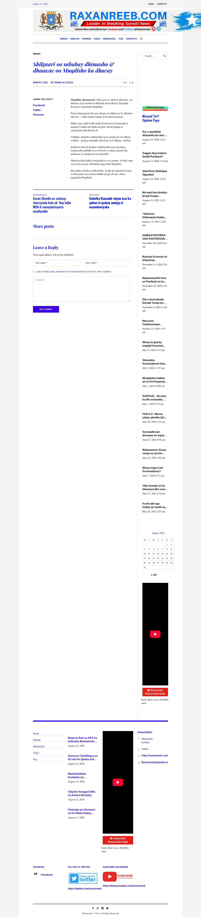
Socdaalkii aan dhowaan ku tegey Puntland (153, 434)
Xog (35, 759)
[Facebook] (93, 908)
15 (167, 554)
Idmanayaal (38, 746)
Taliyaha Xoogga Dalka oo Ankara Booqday (81, 793)
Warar (36, 54)
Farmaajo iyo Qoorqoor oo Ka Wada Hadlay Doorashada (81, 811)
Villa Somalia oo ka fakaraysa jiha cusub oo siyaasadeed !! (154, 487)
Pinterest (38, 114)
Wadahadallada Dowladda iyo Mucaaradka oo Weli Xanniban (80, 775)
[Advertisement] (154, 86)
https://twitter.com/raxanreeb (85, 888)
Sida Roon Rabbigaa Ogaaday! (154, 173)
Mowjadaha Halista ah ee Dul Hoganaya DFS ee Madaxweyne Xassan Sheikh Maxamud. (154, 380)
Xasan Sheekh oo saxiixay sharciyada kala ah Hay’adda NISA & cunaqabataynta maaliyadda (52, 204)
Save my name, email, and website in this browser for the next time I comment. (74, 272)
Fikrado (37, 739)
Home (36, 733)
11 (149, 554)
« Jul (154, 574)
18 (149, 558)
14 (162, 554)
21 (162, 558)
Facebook (39, 105)
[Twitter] (107, 908)
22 (167, 558)
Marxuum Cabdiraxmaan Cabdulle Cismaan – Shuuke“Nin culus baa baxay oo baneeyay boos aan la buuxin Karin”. (154, 323)
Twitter (37, 110)
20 (158, 558)
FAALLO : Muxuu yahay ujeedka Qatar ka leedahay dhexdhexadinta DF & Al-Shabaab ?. (154, 416)
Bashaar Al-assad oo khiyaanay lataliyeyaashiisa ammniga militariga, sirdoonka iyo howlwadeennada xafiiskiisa (154, 258)
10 (145, 554)
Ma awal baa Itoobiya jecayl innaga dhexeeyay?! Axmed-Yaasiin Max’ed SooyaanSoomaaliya (155, 194)
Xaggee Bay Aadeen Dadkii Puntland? (154, 155)
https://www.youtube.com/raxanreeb (124, 885)
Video (36, 752)
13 (158, 554)
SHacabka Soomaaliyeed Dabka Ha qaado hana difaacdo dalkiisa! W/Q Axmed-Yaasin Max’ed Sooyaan (155, 362)
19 (154, 558)
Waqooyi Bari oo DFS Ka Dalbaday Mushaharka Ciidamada (82, 740)
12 (154, 554)
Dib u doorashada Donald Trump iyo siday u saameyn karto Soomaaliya (153, 301)
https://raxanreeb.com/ (154, 755)
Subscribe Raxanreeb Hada (155, 692)
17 (145, 558)
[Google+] (98, 908)
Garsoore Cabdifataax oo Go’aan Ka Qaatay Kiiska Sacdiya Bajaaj (83, 757)
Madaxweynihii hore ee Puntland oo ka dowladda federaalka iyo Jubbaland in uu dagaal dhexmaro (154, 280)
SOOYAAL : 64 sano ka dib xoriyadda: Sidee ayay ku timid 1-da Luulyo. (154, 398)
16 (171, 554)
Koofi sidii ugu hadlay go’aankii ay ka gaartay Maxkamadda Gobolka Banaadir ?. (154, 505)
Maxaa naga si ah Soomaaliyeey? (152, 469)
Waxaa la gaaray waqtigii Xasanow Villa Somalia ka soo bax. (154, 344)
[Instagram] (102, 908)
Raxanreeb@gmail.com (155, 762)
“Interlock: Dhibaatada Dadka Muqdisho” (153, 216)
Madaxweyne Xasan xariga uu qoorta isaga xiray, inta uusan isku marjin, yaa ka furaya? (154, 452)
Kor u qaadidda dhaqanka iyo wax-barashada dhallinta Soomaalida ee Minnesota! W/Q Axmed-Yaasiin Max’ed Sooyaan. (154, 133)
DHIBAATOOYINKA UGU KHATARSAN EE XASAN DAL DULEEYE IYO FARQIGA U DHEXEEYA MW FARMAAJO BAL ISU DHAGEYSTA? (155, 237)
